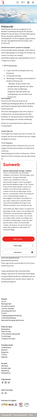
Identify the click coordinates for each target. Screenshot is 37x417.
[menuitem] (3, 2)
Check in (9, 143)
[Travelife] (4, 405)
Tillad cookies (17, 239)
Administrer (18, 252)
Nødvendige (18, 246)
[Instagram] (5, 382)
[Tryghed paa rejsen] (11, 405)
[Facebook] (2, 382)
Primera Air (12, 66)
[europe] (26, 405)
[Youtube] (9, 382)
